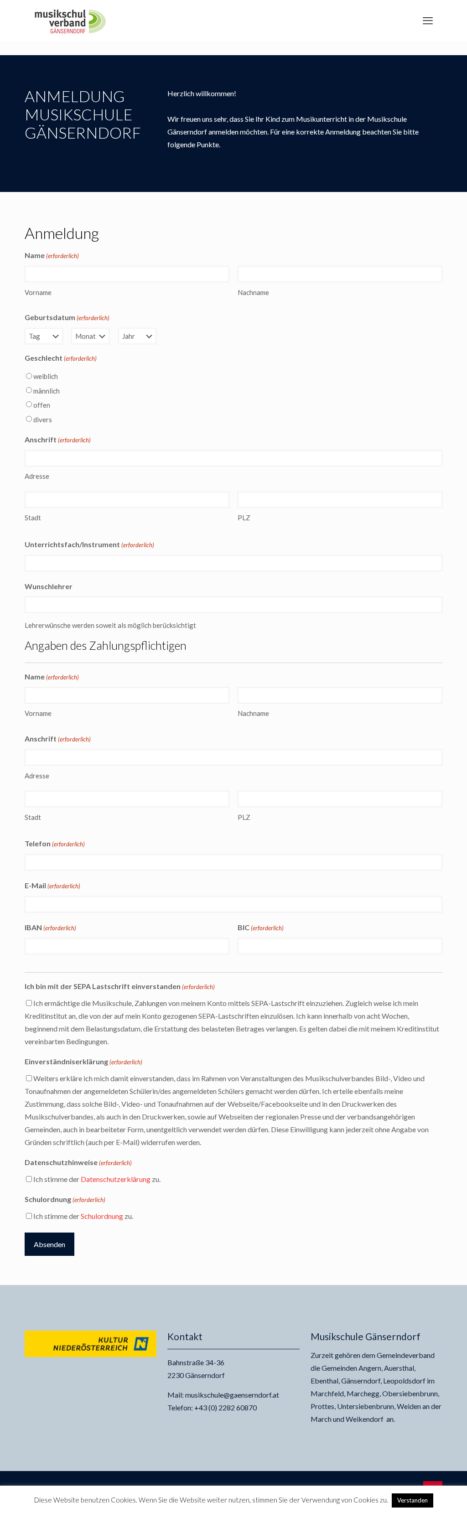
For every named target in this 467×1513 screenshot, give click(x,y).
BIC (261, 927)
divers (42, 419)
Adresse (37, 476)
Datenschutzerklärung (115, 1179)
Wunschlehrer (49, 586)
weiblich (45, 376)
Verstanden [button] (412, 1500)
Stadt (33, 517)
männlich (46, 391)
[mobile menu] (428, 20)
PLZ (244, 517)
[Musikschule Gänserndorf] (70, 20)
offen (41, 405)
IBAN (50, 927)
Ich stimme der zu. (97, 1179)
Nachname (253, 292)
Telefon (55, 843)
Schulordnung (102, 1216)
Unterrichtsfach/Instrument (89, 544)
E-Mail (52, 885)
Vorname (38, 292)
